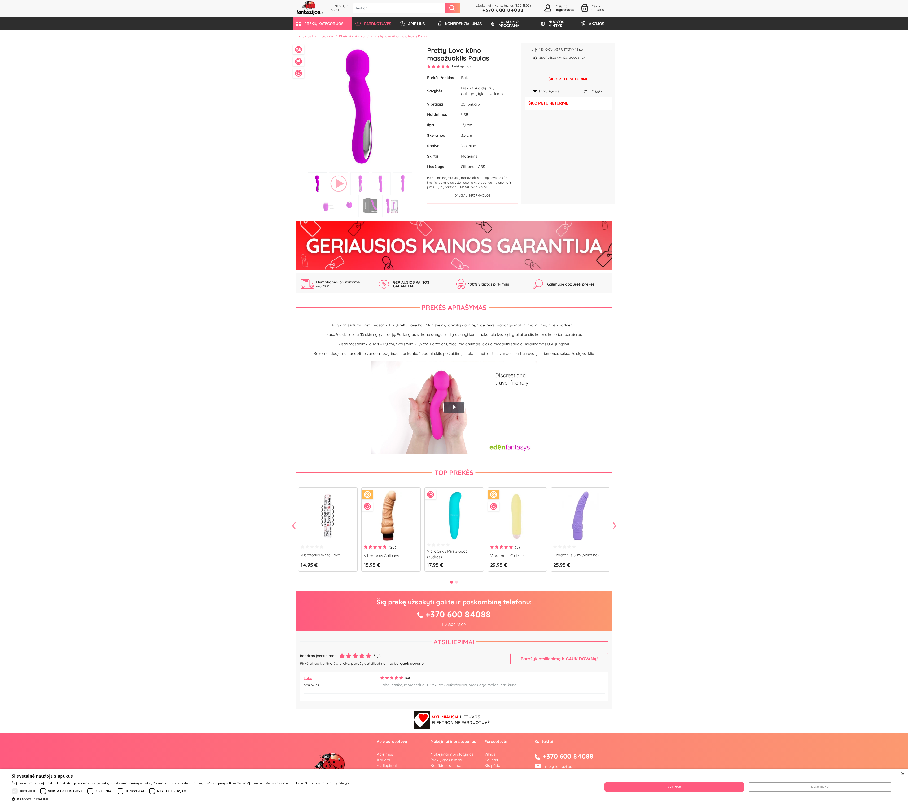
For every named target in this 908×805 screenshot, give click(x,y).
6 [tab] (328, 206)
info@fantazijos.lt (559, 766)
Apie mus (385, 754)
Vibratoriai (326, 36)
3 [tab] (359, 183)
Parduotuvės (496, 741)
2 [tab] (338, 183)
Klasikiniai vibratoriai (354, 36)
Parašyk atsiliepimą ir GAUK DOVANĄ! (559, 658)
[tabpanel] (360, 106)
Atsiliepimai (454, 642)
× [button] (902, 774)
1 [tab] (317, 183)
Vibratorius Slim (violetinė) (576, 555)
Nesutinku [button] (820, 787)
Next (614, 526)
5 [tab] (402, 183)
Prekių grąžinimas (446, 759)
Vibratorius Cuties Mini (509, 555)
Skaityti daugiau (341, 783)
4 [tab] (381, 183)
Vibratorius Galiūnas (381, 555)
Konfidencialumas (446, 765)
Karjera (383, 759)
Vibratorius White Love (320, 555)
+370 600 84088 (503, 10)
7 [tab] (349, 206)
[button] (322, 23)
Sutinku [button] (674, 787)
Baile (465, 77)
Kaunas (491, 759)
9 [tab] (391, 206)
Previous (294, 526)
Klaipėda (492, 765)
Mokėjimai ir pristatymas (452, 754)
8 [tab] (370, 206)
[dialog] (454, 787)
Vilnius (490, 754)
